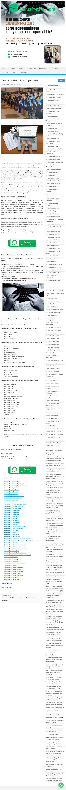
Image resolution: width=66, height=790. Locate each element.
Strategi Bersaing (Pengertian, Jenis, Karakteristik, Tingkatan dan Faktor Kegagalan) (55, 476)
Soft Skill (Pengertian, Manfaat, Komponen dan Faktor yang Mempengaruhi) (54, 538)
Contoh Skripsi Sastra (51, 242)
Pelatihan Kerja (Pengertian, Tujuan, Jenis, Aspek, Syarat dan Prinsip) (54, 492)
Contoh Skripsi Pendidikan (53, 216)
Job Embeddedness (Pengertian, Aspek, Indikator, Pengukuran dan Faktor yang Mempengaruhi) (55, 458)
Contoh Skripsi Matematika (53, 208)
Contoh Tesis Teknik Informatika (13, 575)
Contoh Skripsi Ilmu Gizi (52, 138)
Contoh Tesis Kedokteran (11, 520)
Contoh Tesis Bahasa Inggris (13, 498)
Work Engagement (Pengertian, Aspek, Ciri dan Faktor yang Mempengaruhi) (54, 452)
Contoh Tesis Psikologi (11, 559)
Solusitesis (9, 587)
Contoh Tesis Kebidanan (11, 518)
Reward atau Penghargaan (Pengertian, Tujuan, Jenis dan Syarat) (54, 581)
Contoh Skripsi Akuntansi (52, 100)
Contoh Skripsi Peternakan (53, 237)
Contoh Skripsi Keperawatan (53, 169)
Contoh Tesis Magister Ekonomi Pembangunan (18, 538)
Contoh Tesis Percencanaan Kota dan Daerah (17, 555)
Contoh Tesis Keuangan (11, 530)
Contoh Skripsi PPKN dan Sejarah (55, 240)
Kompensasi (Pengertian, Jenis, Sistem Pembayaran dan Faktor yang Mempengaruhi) (54, 567)
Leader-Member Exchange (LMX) (54, 487)
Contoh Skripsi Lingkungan (53, 183)
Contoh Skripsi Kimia (51, 175)
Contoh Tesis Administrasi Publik (14, 483)
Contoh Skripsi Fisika (51, 128)
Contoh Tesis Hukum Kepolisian (13, 506)
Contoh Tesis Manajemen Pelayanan (15, 544)
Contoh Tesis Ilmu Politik (11, 512)
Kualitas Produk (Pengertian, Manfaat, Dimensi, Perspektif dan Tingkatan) (54, 645)
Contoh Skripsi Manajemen (53, 186)
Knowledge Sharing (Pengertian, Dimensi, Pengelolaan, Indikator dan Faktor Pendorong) (54, 505)
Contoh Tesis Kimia (10, 532)
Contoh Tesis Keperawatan (12, 522)
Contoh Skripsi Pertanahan (53, 231)
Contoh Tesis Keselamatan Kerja (13, 528)
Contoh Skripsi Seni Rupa (53, 248)
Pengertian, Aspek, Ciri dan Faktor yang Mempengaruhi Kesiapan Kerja (55, 753)
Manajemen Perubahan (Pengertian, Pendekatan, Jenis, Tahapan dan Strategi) (54, 560)
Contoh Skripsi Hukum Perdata (54, 149)
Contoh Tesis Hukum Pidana (12, 508)
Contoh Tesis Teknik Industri (12, 573)
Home (3, 68)
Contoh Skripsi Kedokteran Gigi (54, 162)
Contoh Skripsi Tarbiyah (52, 258)
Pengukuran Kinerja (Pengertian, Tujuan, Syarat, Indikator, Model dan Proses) (54, 622)
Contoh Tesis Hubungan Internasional (15, 504)
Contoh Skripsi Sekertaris (52, 245)
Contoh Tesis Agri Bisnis (11, 490)
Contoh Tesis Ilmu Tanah (11, 516)
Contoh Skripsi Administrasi (53, 97)
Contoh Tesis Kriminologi (11, 534)
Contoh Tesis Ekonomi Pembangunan (15, 502)
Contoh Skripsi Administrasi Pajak (55, 94)
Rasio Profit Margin (51, 654)
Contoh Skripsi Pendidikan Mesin (55, 224)
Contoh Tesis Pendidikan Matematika (15, 553)
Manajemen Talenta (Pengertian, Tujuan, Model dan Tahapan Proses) (54, 665)
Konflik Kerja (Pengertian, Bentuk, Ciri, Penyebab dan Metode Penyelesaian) (55, 595)
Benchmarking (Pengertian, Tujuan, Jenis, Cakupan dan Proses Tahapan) (55, 465)
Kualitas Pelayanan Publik (53, 714)
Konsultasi (24, 72)
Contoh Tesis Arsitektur (11, 494)
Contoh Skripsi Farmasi (52, 131)
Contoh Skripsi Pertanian (52, 234)
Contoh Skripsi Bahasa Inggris (54, 108)
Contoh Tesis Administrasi (12, 481)
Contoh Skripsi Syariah (52, 256)
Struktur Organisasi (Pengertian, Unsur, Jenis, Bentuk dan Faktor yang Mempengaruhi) (54, 525)
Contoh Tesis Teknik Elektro (12, 569)
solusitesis (6, 84)
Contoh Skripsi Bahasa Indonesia (55, 105)
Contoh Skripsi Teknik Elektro (54, 264)
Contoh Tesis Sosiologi (11, 561)
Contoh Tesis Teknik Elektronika (13, 571)
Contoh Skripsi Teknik (51, 261)
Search (47, 77)
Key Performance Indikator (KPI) (54, 591)
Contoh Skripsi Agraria (52, 146)
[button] (61, 785)
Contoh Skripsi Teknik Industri (54, 267)
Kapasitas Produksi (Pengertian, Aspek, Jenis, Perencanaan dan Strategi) (54, 531)
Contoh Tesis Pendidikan (11, 551)
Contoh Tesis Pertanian (11, 557)
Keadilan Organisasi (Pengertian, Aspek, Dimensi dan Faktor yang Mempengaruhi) (54, 483)
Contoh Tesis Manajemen (11, 542)
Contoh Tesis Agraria (10, 488)
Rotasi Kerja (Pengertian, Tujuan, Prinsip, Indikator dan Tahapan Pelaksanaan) (54, 499)
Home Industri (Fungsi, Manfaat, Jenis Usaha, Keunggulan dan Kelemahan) (54, 693)
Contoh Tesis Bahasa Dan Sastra (14, 496)
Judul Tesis (5, 72)
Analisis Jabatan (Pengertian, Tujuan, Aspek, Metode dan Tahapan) (53, 634)
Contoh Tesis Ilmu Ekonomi (12, 510)
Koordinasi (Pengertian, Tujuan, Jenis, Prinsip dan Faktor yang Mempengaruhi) (54, 659)
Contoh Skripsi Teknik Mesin (53, 273)
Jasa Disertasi (32, 68)
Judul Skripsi (55, 68)
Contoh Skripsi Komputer (52, 178)
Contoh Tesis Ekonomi (11, 500)
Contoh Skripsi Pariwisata (53, 213)
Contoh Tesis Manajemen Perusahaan (15, 549)
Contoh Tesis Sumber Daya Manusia (15, 563)
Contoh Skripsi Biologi (52, 116)
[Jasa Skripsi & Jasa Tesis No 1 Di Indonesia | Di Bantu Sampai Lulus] (33, 63)
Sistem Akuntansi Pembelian (53, 576)
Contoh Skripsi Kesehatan (53, 172)
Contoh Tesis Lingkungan (12, 536)
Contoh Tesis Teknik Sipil (11, 579)
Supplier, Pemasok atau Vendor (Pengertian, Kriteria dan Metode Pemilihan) (54, 611)
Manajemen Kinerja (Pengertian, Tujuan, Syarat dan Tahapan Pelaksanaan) (54, 672)
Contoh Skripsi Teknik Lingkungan (55, 270)
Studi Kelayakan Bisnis (52, 734)
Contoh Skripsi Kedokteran (53, 159)
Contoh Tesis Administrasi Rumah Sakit (16, 485)
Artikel (14, 72)
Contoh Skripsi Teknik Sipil (53, 280)
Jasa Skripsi (11, 68)
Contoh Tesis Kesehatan (11, 524)
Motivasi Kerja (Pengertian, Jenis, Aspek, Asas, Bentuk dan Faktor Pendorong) (55, 549)
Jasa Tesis (21, 68)
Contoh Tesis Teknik (10, 565)
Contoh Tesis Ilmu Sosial (11, 514)
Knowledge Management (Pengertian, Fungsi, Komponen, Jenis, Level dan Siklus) (54, 518)
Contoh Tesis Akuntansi (11, 492)
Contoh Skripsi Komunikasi (53, 180)
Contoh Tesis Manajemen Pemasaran (15, 546)
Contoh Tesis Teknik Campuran (13, 567)
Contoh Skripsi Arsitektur (52, 103)
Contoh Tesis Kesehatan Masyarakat (15, 526)
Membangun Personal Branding (54, 717)
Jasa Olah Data (43, 68)
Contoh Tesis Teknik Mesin (12, 577)
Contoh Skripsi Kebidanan (53, 156)
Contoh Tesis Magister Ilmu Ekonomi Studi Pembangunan (21, 540)
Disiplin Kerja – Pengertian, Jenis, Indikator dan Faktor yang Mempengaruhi (55, 759)
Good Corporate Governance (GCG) (55, 707)
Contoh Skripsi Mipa (51, 211)
